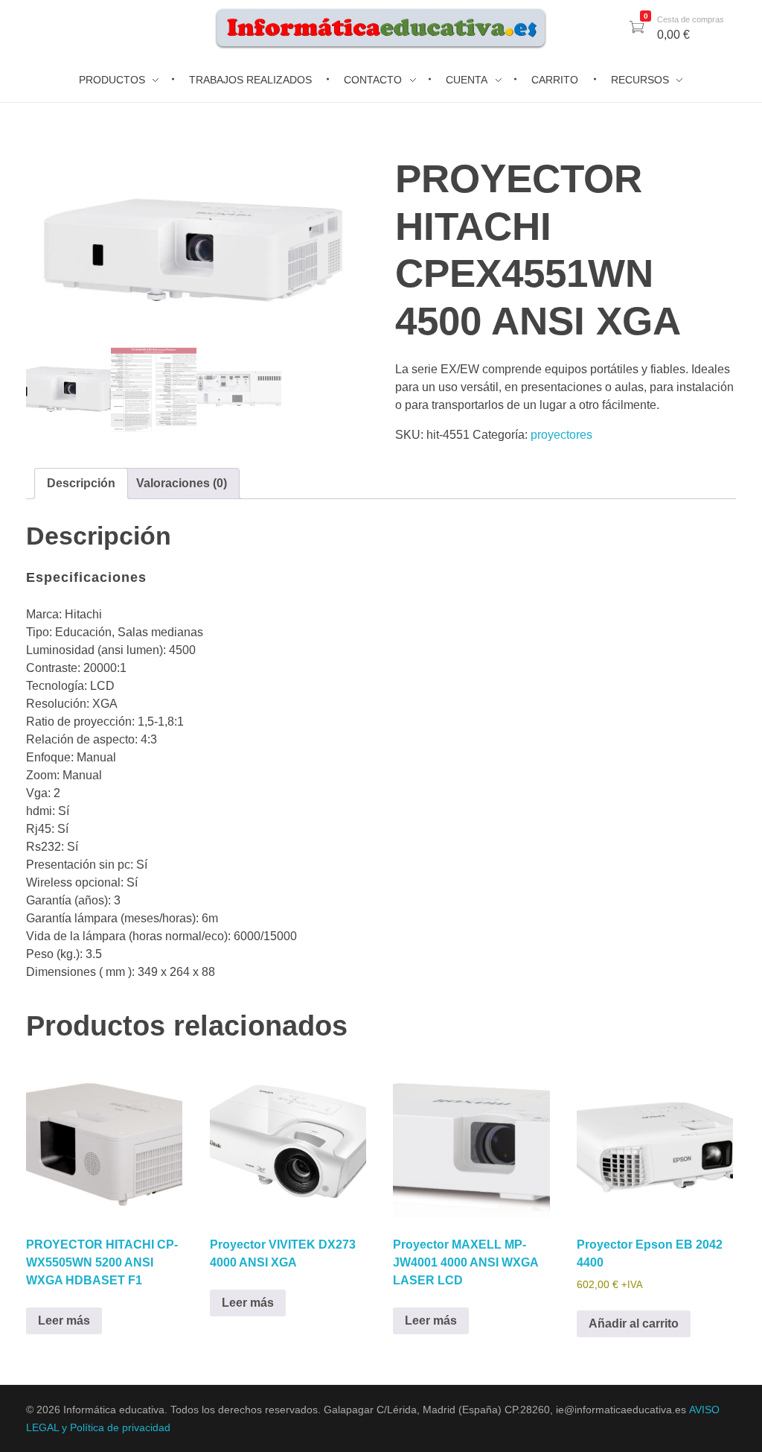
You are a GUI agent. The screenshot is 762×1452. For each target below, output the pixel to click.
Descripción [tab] (81, 483)
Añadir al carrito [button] (634, 1323)
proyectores (561, 434)
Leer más (64, 1320)
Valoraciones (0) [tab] (181, 483)
